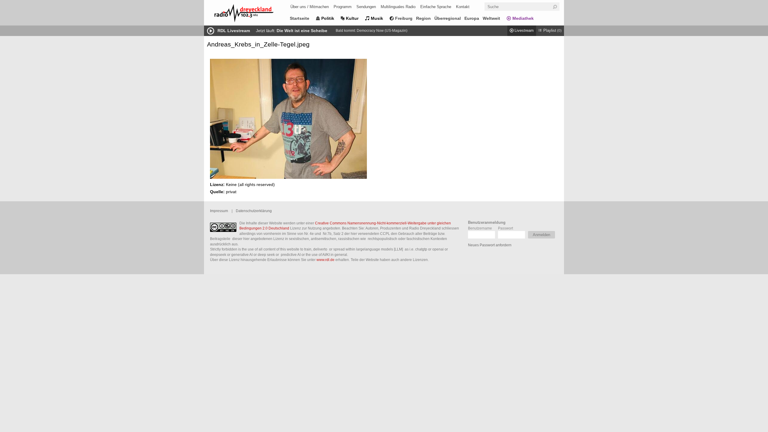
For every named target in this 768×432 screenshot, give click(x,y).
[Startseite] (252, 14)
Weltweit (491, 18)
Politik (327, 18)
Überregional (447, 18)
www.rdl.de (325, 260)
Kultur (352, 18)
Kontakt (463, 6)
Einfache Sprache (435, 6)
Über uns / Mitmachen (309, 6)
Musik (377, 18)
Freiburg (403, 18)
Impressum (219, 211)
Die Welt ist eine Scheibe (302, 30)
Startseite (299, 18)
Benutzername (480, 228)
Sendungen (366, 6)
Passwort (505, 228)
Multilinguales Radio (398, 6)
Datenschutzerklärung (254, 211)
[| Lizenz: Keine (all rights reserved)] (288, 177)
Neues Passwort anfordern (490, 245)
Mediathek (523, 18)
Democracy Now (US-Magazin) (382, 30)
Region (423, 18)
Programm (343, 6)
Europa (471, 18)
